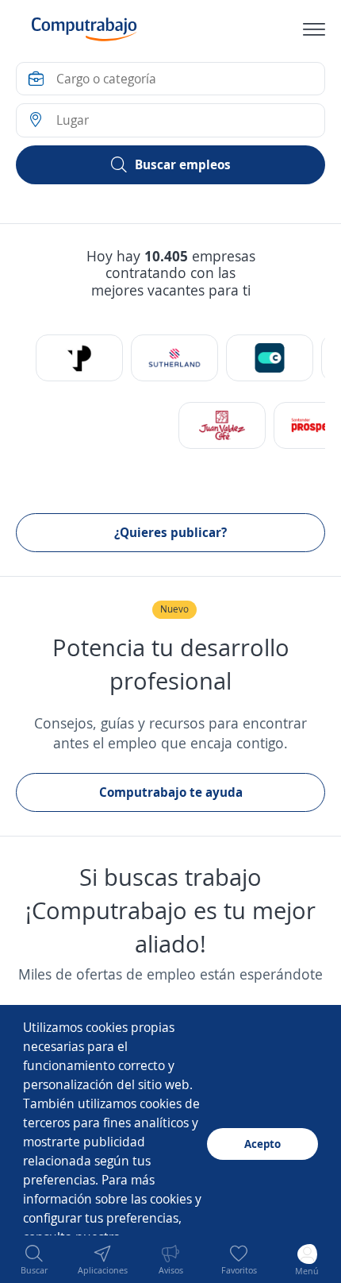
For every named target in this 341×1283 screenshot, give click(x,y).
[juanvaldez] (222, 425)
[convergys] (269, 358)
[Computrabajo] (84, 29)
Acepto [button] (262, 1143)
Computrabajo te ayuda (171, 792)
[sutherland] (174, 358)
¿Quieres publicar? (170, 532)
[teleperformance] (79, 358)
